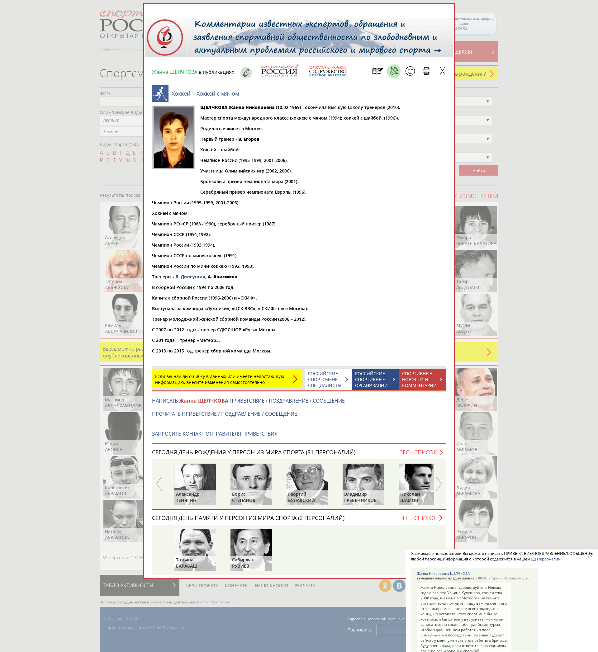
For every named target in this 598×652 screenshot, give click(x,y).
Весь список (418, 452)
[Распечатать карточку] (426, 71)
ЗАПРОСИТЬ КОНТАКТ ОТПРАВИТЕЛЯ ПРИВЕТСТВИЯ (215, 433)
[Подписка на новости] (377, 71)
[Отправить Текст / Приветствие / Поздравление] (410, 71)
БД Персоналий (546, 559)
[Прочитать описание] (394, 71)
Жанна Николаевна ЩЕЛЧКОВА (443, 573)
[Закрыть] (442, 71)
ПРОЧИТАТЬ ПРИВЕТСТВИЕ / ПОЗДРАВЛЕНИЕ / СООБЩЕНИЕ (224, 413)
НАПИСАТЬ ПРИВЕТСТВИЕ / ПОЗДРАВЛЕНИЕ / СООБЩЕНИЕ (248, 400)
